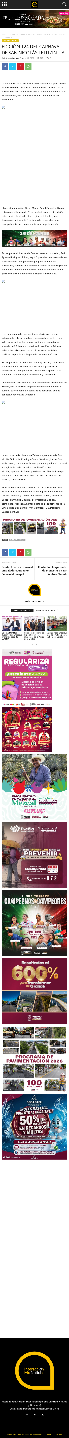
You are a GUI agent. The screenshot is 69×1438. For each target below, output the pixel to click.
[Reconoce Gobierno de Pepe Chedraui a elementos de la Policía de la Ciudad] (34, 623)
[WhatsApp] (28, 66)
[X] (12, 66)
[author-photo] (34, 590)
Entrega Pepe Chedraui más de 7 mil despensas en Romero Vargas (57, 634)
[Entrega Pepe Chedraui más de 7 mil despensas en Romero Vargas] (57, 623)
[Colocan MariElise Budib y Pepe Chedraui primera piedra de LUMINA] (12, 623)
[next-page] (36, 644)
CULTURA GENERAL (17, 540)
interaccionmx (11, 58)
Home (4, 35)
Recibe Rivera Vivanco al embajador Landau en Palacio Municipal (17, 570)
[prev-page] (32, 644)
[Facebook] (5, 66)
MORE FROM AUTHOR (45, 610)
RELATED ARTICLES (22, 610)
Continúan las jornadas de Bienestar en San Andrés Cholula (52, 570)
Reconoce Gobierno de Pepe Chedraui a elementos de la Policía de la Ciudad (34, 635)
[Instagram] (35, 1415)
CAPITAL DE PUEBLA (17, 35)
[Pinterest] (20, 66)
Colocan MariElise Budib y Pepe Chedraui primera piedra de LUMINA (12, 635)
